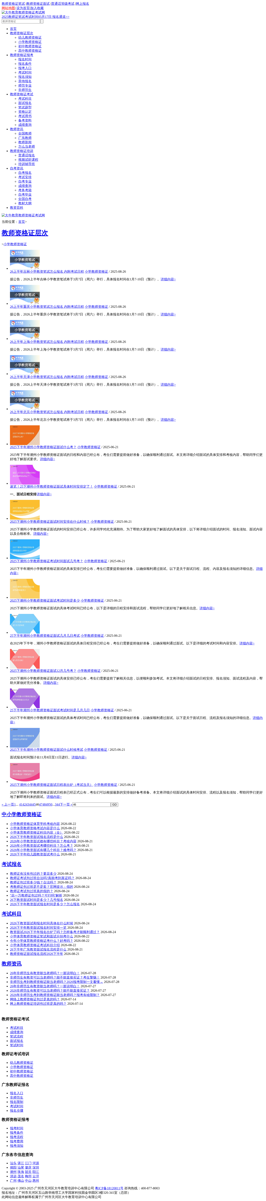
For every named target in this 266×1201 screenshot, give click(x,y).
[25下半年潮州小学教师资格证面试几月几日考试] (25, 632)
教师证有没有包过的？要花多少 (33, 873)
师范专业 (25, 85)
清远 (13, 1176)
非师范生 (25, 90)
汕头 (13, 1163)
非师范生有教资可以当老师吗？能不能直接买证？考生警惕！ (55, 977)
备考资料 (25, 120)
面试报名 (25, 103)
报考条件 (16, 1132)
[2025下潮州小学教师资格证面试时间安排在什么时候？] (25, 518)
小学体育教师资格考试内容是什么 (35, 828)
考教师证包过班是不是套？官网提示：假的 (41, 886)
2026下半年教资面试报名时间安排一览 (38, 927)
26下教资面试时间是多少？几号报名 (36, 900)
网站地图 (8, 8)
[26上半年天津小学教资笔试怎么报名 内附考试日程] (25, 373)
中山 (28, 1180)
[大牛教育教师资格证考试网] (23, 12)
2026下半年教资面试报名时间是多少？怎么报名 (45, 904)
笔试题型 (25, 107)
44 (30, 804)
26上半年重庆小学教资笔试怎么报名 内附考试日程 (47, 306)
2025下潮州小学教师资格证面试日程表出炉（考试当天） (51, 784)
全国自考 (25, 199)
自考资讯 (16, 168)
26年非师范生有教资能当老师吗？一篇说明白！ (45, 973)
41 (20, 804)
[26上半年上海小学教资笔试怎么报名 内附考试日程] (25, 338)
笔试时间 (16, 1045)
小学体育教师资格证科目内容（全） (36, 832)
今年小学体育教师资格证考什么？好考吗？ (41, 940)
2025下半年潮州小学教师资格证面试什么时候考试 (46, 749)
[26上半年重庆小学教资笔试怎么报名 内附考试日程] (25, 303)
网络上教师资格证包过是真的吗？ (35, 999)
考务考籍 (25, 190)
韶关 (28, 1172)
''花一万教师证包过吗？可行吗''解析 (36, 895)
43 (27, 804)
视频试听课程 (28, 159)
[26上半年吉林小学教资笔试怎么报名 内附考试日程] (25, 268)
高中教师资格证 (30, 50)
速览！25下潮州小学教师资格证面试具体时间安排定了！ (51, 486)
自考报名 (25, 172)
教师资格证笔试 (13, 3)
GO (114, 804)
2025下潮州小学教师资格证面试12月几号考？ (43, 670)
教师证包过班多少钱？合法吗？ (33, 882)
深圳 (35, 1167)
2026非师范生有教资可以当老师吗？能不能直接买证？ (50, 990)
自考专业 (25, 181)
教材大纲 (25, 203)
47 (40, 804)
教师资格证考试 (21, 94)
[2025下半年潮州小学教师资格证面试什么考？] (25, 444)
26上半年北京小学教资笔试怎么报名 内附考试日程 (47, 412)
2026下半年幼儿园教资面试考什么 (35, 854)
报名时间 (25, 59)
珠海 (20, 1172)
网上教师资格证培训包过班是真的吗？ (38, 1003)
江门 (28, 1163)
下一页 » (66, 804)
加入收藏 (37, 8)
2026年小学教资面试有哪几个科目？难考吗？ (43, 850)
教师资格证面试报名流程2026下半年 (36, 954)
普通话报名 (26, 155)
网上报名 (82, 3)
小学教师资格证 (30, 42)
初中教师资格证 (30, 46)
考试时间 (25, 72)
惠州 (35, 1180)
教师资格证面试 (38, 3)
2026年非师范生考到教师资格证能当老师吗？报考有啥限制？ (55, 995)
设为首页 (23, 8)
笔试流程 (16, 1036)
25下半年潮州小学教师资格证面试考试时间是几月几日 (50, 710)
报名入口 (16, 1093)
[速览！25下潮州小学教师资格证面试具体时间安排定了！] (25, 483)
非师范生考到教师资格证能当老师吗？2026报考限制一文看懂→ (56, 982)
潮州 (13, 1172)
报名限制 (16, 1102)
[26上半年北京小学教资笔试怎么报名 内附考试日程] (25, 409)
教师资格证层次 (21, 33)
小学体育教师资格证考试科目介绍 (35, 945)
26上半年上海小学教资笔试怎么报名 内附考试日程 (47, 341)
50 (50, 804)
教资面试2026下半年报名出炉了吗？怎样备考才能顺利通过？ (55, 932)
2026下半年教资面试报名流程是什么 (36, 837)
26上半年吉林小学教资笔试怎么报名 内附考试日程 (47, 271)
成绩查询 (25, 124)
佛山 (20, 1180)
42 (24, 804)
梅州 (28, 1176)
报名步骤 (16, 1110)
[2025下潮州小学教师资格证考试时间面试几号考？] (25, 558)
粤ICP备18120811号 (109, 1188)
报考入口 (25, 68)
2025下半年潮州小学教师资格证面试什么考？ (43, 447)
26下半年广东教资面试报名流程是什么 (38, 949)
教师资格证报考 (21, 55)
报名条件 (25, 63)
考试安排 (25, 177)
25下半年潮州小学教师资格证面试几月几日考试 (45, 635)
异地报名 (25, 81)
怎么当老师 (26, 146)
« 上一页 (8, 804)
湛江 (20, 1163)
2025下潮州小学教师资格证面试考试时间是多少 (45, 600)
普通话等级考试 (62, 3)
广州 (13, 1180)
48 (44, 804)
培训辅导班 (26, 164)
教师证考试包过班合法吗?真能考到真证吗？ (42, 878)
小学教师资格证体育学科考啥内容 (35, 824)
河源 (35, 1163)
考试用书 (25, 116)
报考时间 (16, 1128)
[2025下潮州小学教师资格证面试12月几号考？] (25, 667)
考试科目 (25, 98)
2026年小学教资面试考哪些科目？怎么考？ (41, 845)
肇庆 (28, 1167)
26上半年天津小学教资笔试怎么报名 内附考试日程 (47, 377)
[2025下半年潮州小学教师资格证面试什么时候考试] (25, 746)
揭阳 (13, 1167)
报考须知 (16, 1145)
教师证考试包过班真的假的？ (31, 891)
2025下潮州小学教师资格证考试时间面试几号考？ (46, 561)
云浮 (35, 1176)
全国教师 (25, 133)
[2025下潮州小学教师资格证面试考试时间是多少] (25, 597)
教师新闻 (25, 142)
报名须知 (25, 77)
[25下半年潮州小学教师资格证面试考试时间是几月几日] (25, 707)
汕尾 (20, 1167)
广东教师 (25, 138)
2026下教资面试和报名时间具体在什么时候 (41, 923)
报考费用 (16, 1141)
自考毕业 (25, 194)
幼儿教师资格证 (30, 37)
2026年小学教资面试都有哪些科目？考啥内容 (43, 841)
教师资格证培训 (21, 151)
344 (57, 804)
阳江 (35, 1172)
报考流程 (16, 1137)
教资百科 (16, 207)
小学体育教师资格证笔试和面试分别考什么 (41, 936)
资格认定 (25, 111)
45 (34, 804)
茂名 (20, 1176)
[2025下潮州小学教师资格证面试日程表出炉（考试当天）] (25, 781)
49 (47, 804)
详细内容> (168, 279)
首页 (13, 29)
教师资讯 (16, 129)
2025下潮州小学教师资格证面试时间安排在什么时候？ (50, 521)
